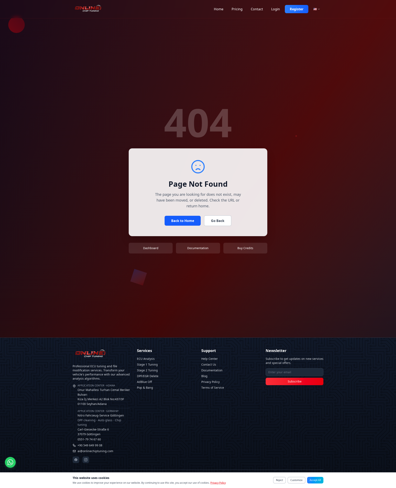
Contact (257, 9)
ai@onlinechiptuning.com (95, 451)
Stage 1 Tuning (147, 364)
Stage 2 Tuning (147, 370)
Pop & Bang (145, 387)
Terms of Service (212, 387)
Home (218, 9)
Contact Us (208, 364)
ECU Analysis (146, 359)
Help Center (209, 359)
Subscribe (295, 381)
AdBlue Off (144, 382)
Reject (279, 480)
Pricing (237, 9)
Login (275, 9)
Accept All (315, 480)
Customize (296, 480)
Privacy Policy (210, 382)
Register (296, 9)
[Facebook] (76, 459)
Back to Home (182, 220)
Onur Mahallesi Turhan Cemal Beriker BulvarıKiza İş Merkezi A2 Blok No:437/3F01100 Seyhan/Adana (104, 395)
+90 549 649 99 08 (90, 445)
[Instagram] (85, 459)
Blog (204, 376)
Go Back (217, 220)
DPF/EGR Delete (147, 376)
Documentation (212, 370)
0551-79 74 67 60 (89, 439)
